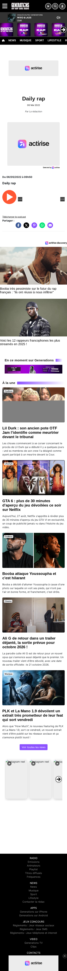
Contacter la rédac (33, 901)
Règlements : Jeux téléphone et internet (33, 932)
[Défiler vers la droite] (58, 779)
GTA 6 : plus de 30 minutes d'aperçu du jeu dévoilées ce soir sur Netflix (31, 505)
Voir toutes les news (33, 747)
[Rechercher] (55, 6)
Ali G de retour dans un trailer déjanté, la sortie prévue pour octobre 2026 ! (28, 642)
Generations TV (33, 942)
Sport (39, 40)
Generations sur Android (33, 915)
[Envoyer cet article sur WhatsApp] (41, 226)
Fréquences (33, 876)
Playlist (33, 869)
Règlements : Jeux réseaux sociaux (33, 925)
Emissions (33, 861)
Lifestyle (54, 40)
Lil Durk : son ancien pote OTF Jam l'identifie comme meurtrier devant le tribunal (30, 432)
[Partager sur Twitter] (25, 226)
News (12, 40)
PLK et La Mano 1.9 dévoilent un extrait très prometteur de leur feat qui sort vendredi (32, 715)
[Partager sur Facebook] (17, 226)
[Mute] (58, 17)
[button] (16, 779)
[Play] (4, 27)
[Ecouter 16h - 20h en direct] (33, 368)
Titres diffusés (33, 873)
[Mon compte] (62, 6)
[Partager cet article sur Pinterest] (33, 226)
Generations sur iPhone (33, 911)
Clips (33, 946)
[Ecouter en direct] (48, 6)
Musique (25, 40)
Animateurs (33, 865)
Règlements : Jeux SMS (33, 929)
